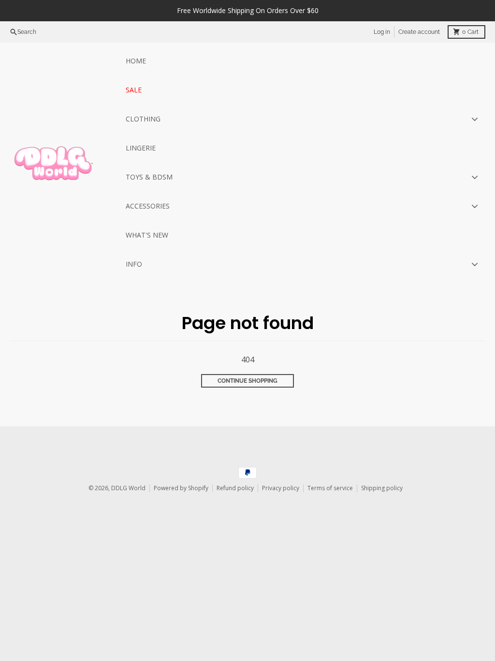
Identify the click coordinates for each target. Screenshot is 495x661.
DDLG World (128, 488)
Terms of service (330, 488)
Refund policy (235, 488)
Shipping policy (382, 488)
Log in (382, 32)
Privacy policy (280, 488)
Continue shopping (247, 380)
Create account (419, 32)
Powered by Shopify (181, 488)
